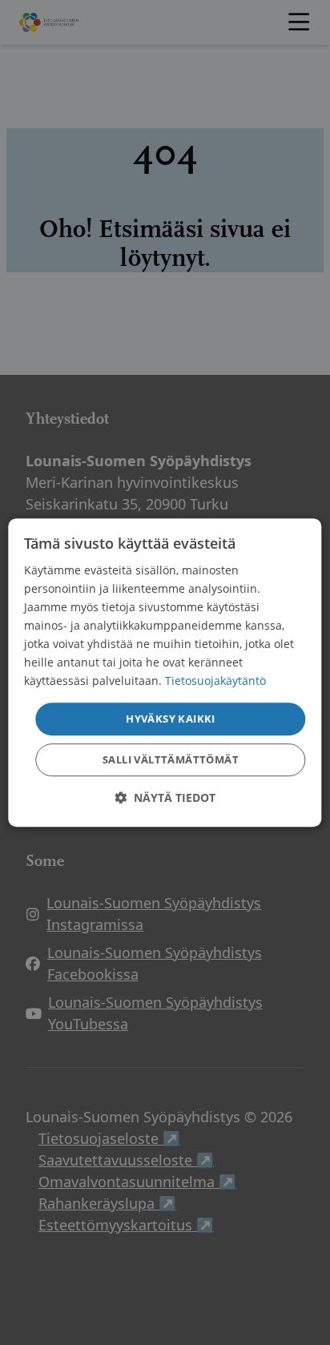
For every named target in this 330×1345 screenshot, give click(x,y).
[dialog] (164, 673)
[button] (165, 797)
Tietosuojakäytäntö (215, 681)
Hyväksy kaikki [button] (170, 718)
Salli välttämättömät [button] (171, 759)
